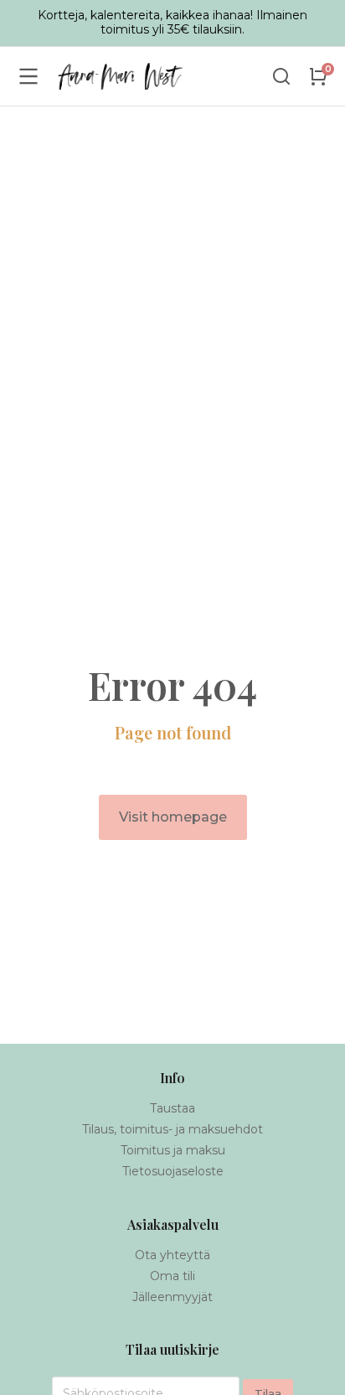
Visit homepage (173, 817)
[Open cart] (318, 76)
